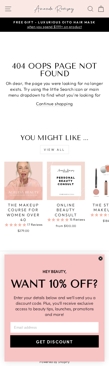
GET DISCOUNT (54, 341)
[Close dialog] (100, 258)
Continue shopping (54, 103)
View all (54, 149)
